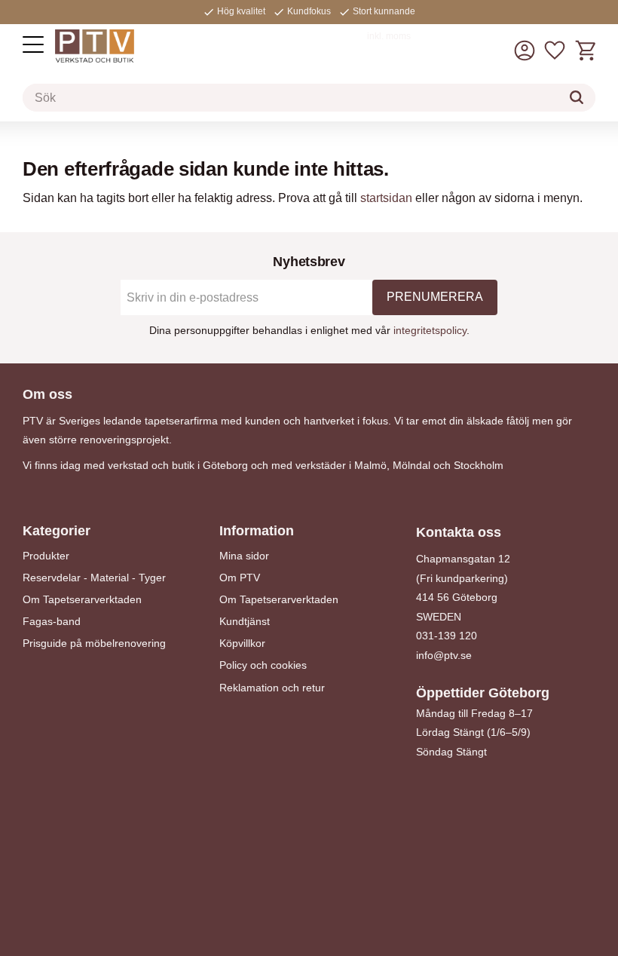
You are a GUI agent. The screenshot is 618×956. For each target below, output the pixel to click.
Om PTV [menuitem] (239, 577)
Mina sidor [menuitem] (244, 556)
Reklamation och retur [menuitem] (272, 688)
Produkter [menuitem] (46, 556)
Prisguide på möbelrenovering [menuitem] (94, 643)
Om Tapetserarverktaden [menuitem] (82, 599)
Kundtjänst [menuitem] (244, 621)
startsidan (386, 198)
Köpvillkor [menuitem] (242, 643)
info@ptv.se (444, 655)
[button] (33, 44)
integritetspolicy (430, 330)
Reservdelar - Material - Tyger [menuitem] (94, 577)
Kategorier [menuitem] (56, 531)
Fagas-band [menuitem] (52, 621)
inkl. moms (389, 36)
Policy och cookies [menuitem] (263, 665)
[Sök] (576, 97)
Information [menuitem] (256, 531)
